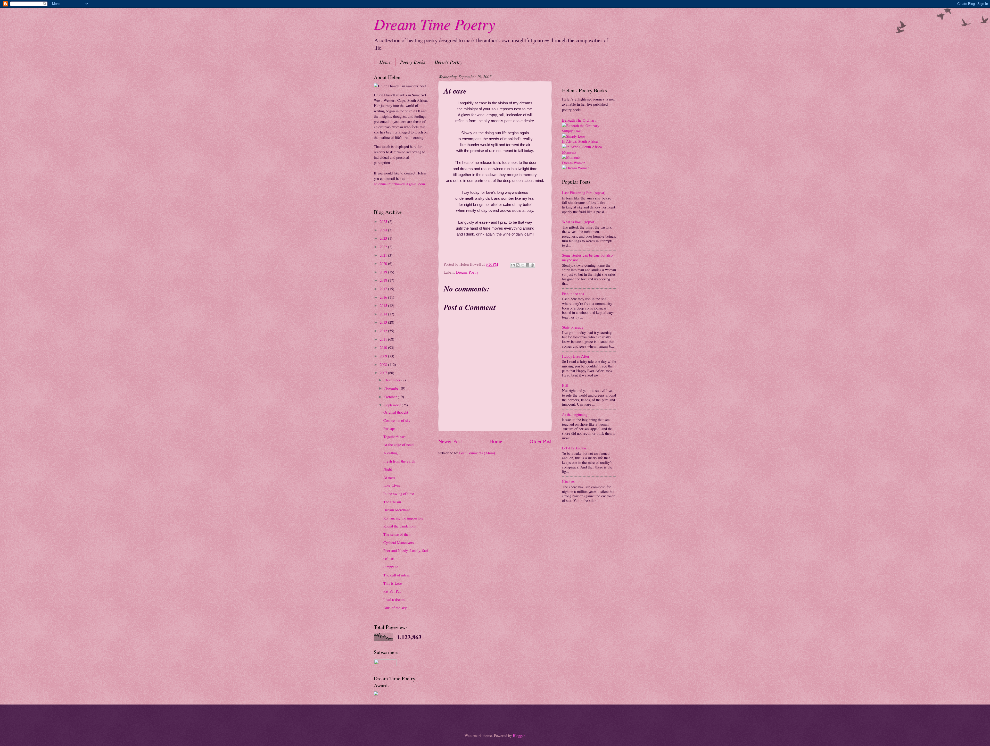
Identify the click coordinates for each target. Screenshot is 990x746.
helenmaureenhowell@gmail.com (399, 183)
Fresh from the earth (399, 461)
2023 (384, 238)
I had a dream (394, 599)
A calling (390, 452)
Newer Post (450, 441)
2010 (384, 347)
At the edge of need (398, 444)
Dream (461, 272)
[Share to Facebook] (527, 265)
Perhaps (389, 428)
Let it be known (574, 447)
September (393, 404)
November (392, 388)
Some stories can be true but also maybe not (587, 257)
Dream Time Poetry (434, 23)
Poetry (473, 272)
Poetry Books (412, 62)
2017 (384, 288)
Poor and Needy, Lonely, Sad (405, 550)
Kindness (569, 481)
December (392, 379)
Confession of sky (396, 420)
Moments (569, 152)
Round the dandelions (399, 526)
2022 (384, 246)
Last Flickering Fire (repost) (583, 192)
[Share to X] (522, 265)
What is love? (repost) (579, 221)
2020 (384, 263)
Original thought (395, 412)
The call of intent (396, 574)
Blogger (519, 735)
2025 (384, 221)
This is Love (392, 583)
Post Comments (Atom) (477, 452)
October (391, 396)
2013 (384, 322)
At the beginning (574, 414)
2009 (384, 355)
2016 (384, 297)
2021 (384, 255)
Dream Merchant (396, 509)
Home (385, 62)
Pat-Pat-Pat (392, 591)
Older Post (541, 441)
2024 (384, 229)
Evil (565, 385)
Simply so (390, 566)
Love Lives (391, 485)
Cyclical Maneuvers (398, 542)
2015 (384, 305)
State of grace (572, 327)
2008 (384, 364)
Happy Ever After (575, 356)
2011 (384, 339)
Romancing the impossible (403, 518)
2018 (384, 280)
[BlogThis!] (517, 265)
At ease (389, 477)
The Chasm (392, 501)
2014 (384, 313)
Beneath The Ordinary (579, 120)
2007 (384, 372)
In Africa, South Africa (580, 141)
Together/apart (394, 436)
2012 (384, 330)
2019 (384, 271)
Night (387, 469)
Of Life (389, 558)
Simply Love (571, 130)
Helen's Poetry (448, 62)
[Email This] (512, 265)
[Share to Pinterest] (532, 265)
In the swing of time (398, 493)
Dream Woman (573, 162)
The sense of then (396, 534)
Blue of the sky (395, 607)
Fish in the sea (573, 293)
